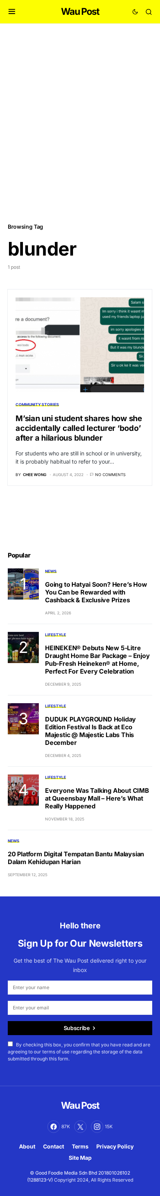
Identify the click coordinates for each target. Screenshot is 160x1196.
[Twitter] (80, 1126)
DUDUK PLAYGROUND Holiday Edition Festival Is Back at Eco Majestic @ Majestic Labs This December (90, 730)
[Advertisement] (80, 122)
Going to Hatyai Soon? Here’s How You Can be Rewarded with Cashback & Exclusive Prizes (96, 592)
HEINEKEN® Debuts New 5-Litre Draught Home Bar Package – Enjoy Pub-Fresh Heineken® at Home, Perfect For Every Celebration (97, 659)
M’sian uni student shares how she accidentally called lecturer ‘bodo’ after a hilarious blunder (79, 428)
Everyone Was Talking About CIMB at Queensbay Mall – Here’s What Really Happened (97, 798)
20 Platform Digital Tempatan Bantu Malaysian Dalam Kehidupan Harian (76, 858)
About (27, 1146)
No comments (110, 474)
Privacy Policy (115, 1146)
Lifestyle (55, 634)
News (51, 571)
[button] (12, 11)
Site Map (80, 1157)
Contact (53, 1146)
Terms (80, 1146)
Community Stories (37, 404)
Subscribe (77, 1028)
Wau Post (80, 11)
